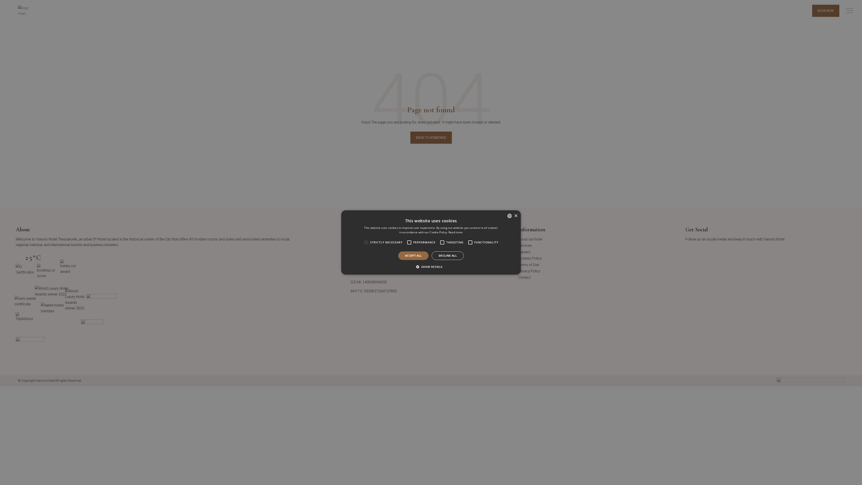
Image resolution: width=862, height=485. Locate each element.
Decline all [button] (448, 256)
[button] (430, 267)
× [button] (515, 215)
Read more (456, 232)
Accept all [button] (413, 256)
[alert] (431, 242)
